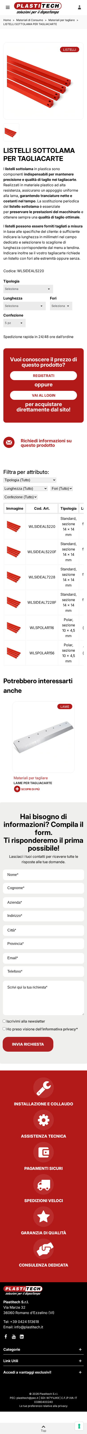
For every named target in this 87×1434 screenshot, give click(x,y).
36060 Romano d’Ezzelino (25, 1312)
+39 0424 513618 (24, 1321)
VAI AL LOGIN (43, 395)
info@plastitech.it (28, 1327)
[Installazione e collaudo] (43, 1089)
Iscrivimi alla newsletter (25, 1021)
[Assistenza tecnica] (43, 1122)
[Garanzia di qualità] (43, 1218)
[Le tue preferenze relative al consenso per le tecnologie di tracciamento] (79, 1426)
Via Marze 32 (14, 1307)
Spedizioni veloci (43, 1200)
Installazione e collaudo (43, 1104)
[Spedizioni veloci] (43, 1186)
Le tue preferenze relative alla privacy (43, 1406)
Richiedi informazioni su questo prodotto (46, 443)
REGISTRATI (43, 375)
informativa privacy (59, 1029)
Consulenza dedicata (43, 1265)
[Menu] (7, 7)
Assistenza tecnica (43, 1136)
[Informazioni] (79, 7)
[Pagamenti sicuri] (43, 1154)
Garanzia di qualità (43, 1233)
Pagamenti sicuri (43, 1168)
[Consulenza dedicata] (43, 1251)
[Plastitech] (38, 8)
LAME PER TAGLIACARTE (33, 783)
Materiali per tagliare (31, 778)
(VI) (51, 1312)
